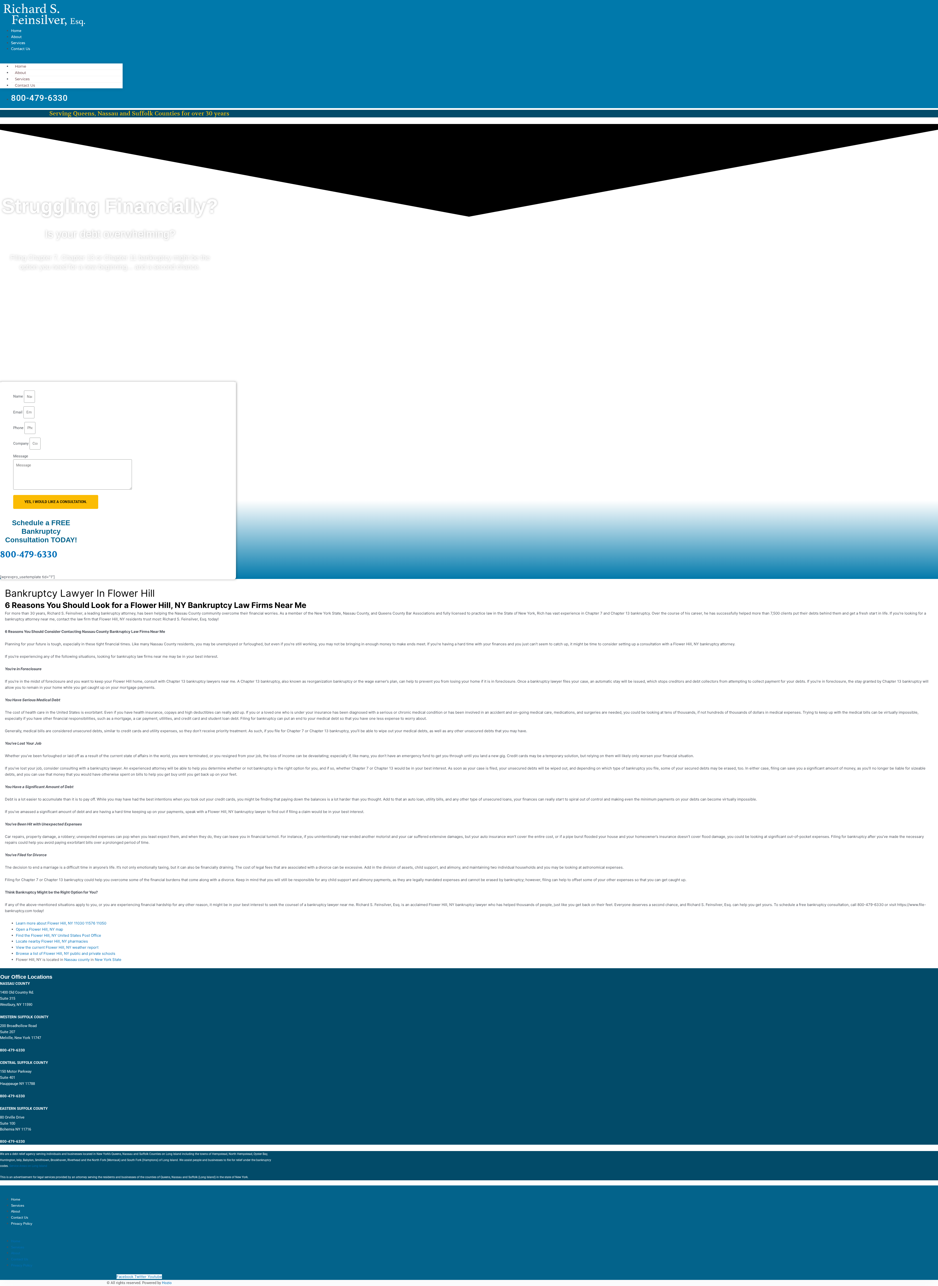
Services (18, 43)
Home (16, 31)
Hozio (167, 1283)
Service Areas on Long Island (28, 1166)
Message (20, 456)
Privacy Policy (21, 1223)
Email (18, 412)
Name (18, 396)
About (16, 37)
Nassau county (77, 959)
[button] (61, 61)
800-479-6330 (28, 554)
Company (21, 443)
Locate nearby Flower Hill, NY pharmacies (52, 941)
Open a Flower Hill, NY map (39, 929)
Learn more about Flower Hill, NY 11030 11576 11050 (61, 923)
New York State (108, 959)
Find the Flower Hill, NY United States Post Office (58, 935)
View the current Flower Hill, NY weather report (57, 947)
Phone (18, 428)
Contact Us (20, 49)
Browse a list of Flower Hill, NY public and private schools (65, 953)
